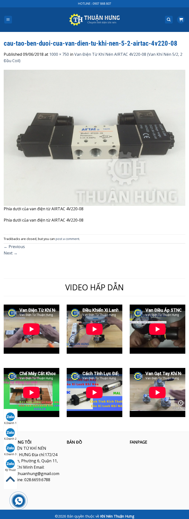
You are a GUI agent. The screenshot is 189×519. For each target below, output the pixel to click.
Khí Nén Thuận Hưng (117, 516)
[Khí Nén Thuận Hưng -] (94, 20)
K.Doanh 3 (10, 454)
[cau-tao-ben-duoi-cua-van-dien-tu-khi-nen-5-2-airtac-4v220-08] (94, 137)
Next (10, 253)
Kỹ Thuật (10, 470)
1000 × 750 (59, 54)
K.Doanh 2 (10, 438)
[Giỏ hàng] (181, 20)
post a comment (67, 239)
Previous (14, 246)
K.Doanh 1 (10, 423)
